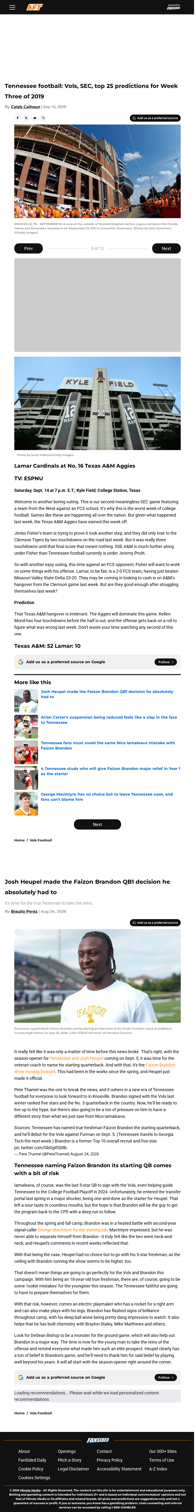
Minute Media (30, 1490)
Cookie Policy (31, 1468)
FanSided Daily (32, 1460)
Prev (28, 248)
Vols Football (41, 840)
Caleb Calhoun (25, 107)
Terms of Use (161, 1460)
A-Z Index (158, 1468)
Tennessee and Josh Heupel (76, 1058)
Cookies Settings (34, 1477)
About (24, 1451)
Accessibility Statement (119, 1468)
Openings (67, 1451)
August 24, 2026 (84, 1154)
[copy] (43, 118)
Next (166, 248)
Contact (104, 1451)
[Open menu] (12, 7)
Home (19, 840)
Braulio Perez (24, 911)
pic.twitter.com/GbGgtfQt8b (40, 1147)
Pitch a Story (70, 1460)
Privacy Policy (110, 1460)
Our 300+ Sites (163, 1451)
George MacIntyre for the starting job (72, 1229)
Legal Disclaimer (73, 1468)
